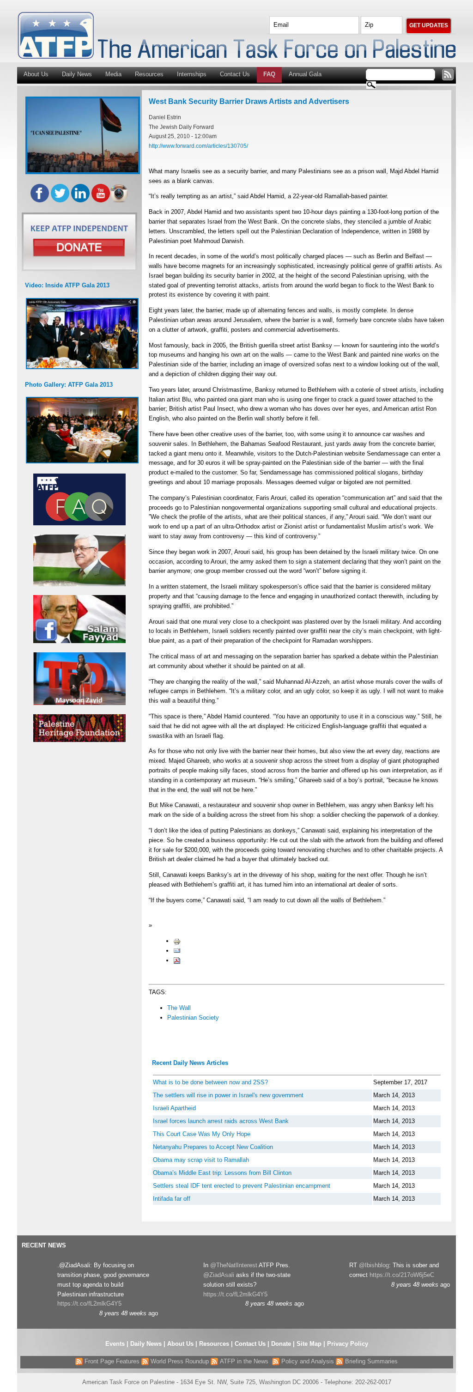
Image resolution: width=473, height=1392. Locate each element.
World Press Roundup (179, 1361)
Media (113, 74)
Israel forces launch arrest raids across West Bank (221, 1121)
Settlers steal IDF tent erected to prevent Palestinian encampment (241, 1185)
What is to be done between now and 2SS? (210, 1082)
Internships (191, 74)
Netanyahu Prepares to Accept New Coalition (213, 1146)
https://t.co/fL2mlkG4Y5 (89, 1303)
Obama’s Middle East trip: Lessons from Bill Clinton (222, 1172)
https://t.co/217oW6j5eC (402, 1274)
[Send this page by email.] (177, 950)
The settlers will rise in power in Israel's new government (228, 1095)
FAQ (269, 74)
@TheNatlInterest (233, 1265)
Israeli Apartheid (174, 1108)
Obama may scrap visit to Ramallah (201, 1159)
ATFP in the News (244, 1361)
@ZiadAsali (218, 1274)
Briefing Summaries (370, 1361)
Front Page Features (111, 1361)
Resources (149, 74)
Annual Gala (305, 74)
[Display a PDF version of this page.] (177, 960)
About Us (36, 74)
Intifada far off (171, 1198)
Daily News (77, 74)
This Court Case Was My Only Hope (201, 1134)
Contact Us (235, 74)
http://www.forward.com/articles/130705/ (198, 146)
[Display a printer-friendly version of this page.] (177, 940)
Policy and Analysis (306, 1361)
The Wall (179, 1007)
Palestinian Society (193, 1017)
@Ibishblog (374, 1265)
